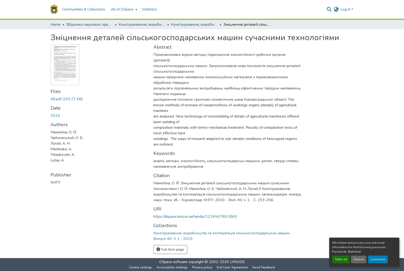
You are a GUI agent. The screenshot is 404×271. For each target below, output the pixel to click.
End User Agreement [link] (232, 267)
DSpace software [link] (173, 261)
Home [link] (55, 24)
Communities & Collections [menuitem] (83, 9)
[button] (54, 9)
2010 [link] (55, 115)
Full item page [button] (172, 249)
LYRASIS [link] (237, 261)
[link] (99, 99)
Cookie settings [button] (140, 267)
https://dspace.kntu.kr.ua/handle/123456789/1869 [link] (195, 216)
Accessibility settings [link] (172, 267)
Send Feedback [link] (263, 267)
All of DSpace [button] (122, 9)
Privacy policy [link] (202, 267)
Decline (359, 259)
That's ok (341, 259)
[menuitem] (123, 9)
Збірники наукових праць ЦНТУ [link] (89, 24)
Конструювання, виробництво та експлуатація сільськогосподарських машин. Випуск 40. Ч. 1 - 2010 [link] (194, 24)
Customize (378, 259)
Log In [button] (345, 9)
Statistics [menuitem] (149, 9)
